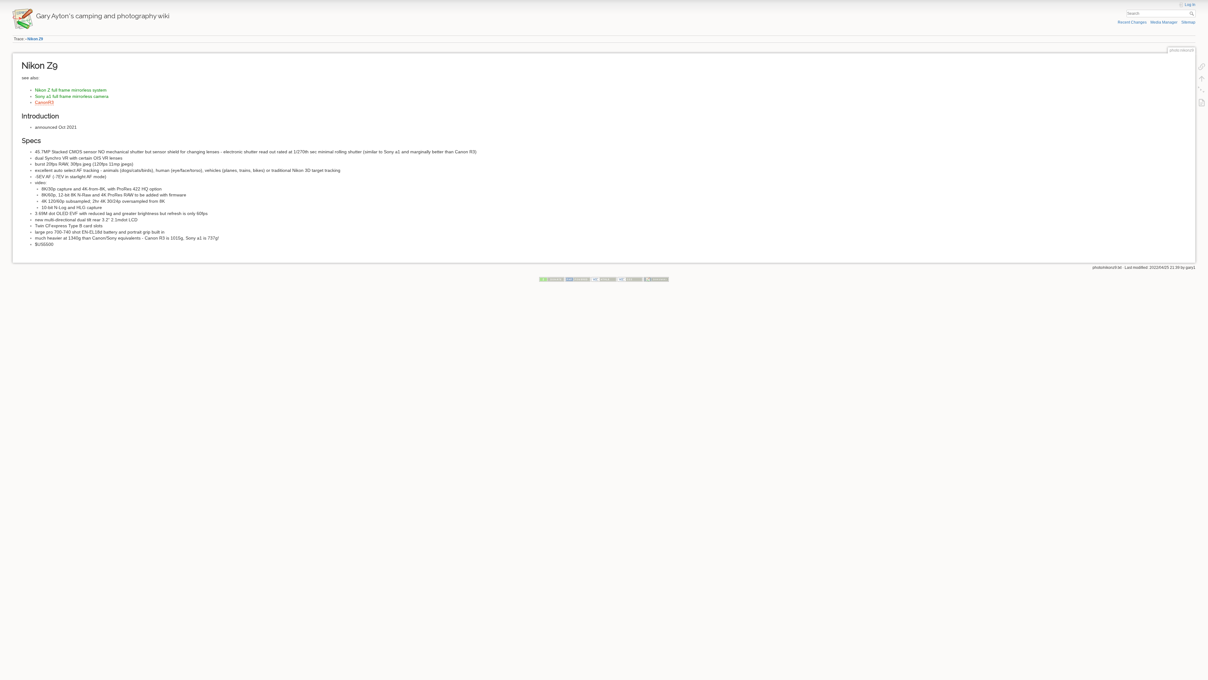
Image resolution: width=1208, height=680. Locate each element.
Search (1192, 13)
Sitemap (1188, 22)
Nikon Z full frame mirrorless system (71, 90)
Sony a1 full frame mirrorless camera (72, 96)
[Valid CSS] (630, 279)
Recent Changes (1132, 22)
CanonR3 (44, 102)
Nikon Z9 (35, 39)
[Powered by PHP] (577, 279)
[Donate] (551, 279)
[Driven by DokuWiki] (656, 279)
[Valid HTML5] (604, 279)
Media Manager (1163, 22)
